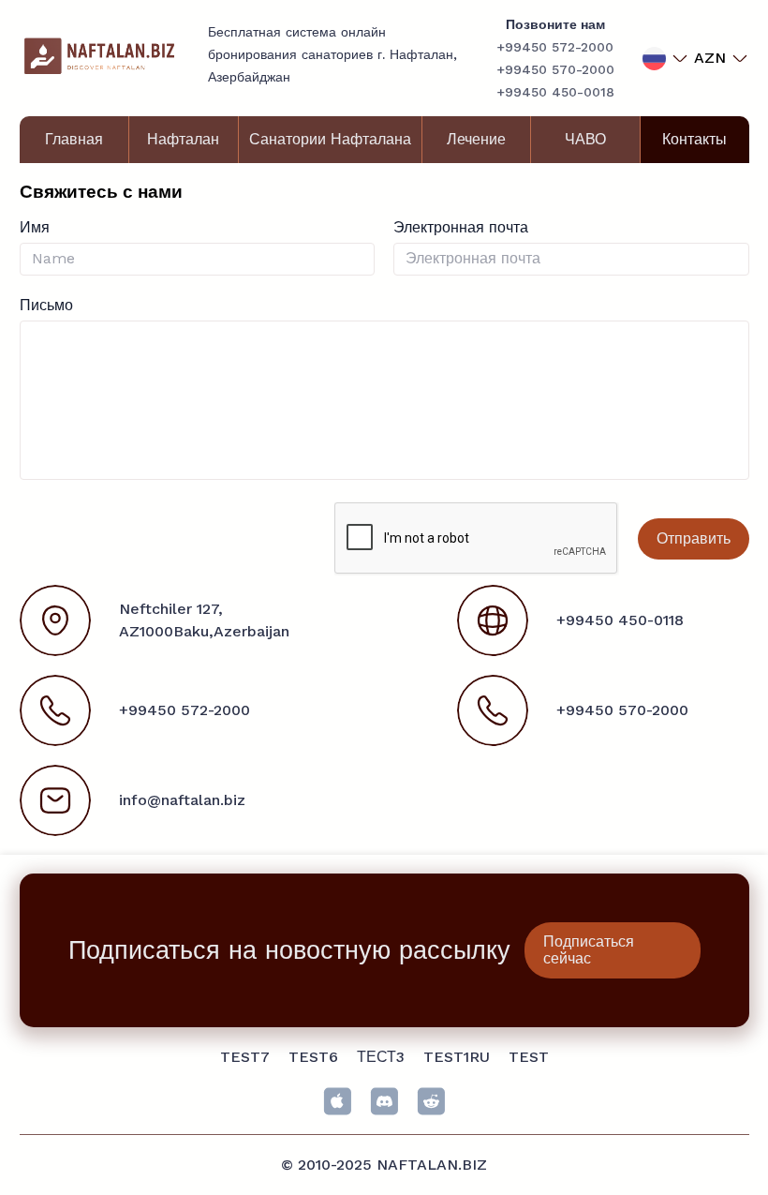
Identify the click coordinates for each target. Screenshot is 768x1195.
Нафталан (183, 139)
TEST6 (313, 1057)
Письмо (46, 305)
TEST (529, 1057)
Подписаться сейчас (588, 950)
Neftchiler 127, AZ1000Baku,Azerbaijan (204, 620)
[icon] (337, 1101)
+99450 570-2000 (555, 69)
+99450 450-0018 (555, 91)
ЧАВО (585, 139)
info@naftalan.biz (182, 800)
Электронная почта (460, 227)
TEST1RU (456, 1057)
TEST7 (245, 1057)
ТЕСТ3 (381, 1057)
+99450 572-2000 (554, 46)
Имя (35, 227)
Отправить (694, 538)
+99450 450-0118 (620, 620)
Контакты (694, 139)
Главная (74, 139)
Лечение (476, 139)
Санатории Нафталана (330, 139)
